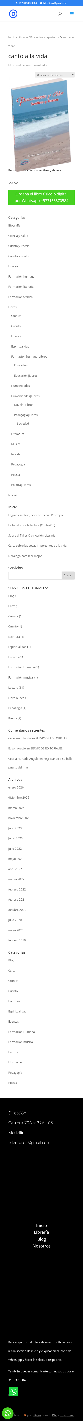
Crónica (16, 316)
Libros (12, 307)
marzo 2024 (16, 808)
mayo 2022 (16, 859)
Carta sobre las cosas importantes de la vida (37, 545)
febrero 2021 (17, 899)
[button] (8, 1413)
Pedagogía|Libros (26, 415)
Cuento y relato (18, 256)
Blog (11, 596)
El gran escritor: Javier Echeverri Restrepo (35, 515)
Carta (11, 606)
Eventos (13, 657)
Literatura (17, 434)
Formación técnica (20, 297)
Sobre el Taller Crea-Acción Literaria (31, 535)
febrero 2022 (17, 889)
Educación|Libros (25, 375)
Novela (15, 454)
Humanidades (20, 386)
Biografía (14, 225)
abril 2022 (15, 869)
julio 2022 (15, 848)
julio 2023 (15, 828)
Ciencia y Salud (18, 236)
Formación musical (21, 677)
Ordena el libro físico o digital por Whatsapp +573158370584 (41, 197)
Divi (54, 1415)
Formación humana (21, 276)
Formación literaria (21, 286)
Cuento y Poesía (19, 246)
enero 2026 (16, 787)
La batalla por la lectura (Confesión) (31, 525)
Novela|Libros (23, 405)
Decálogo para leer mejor (25, 556)
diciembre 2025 (18, 797)
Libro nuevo (16, 698)
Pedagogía (18, 464)
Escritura (14, 637)
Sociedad (23, 423)
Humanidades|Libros (25, 396)
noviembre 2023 (19, 818)
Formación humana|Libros (29, 356)
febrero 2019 (17, 940)
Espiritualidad (20, 346)
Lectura (13, 687)
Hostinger (67, 1415)
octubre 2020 (17, 910)
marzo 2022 (16, 879)
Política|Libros (21, 485)
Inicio (11, 37)
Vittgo (37, 1415)
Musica (15, 444)
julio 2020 (15, 920)
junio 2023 (15, 838)
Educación (21, 365)
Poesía (15, 475)
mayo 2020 (16, 930)
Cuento (16, 326)
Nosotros (42, 1246)
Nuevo (12, 495)
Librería (23, 37)
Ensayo (13, 266)
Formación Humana (21, 667)
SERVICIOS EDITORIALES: (52, 738)
